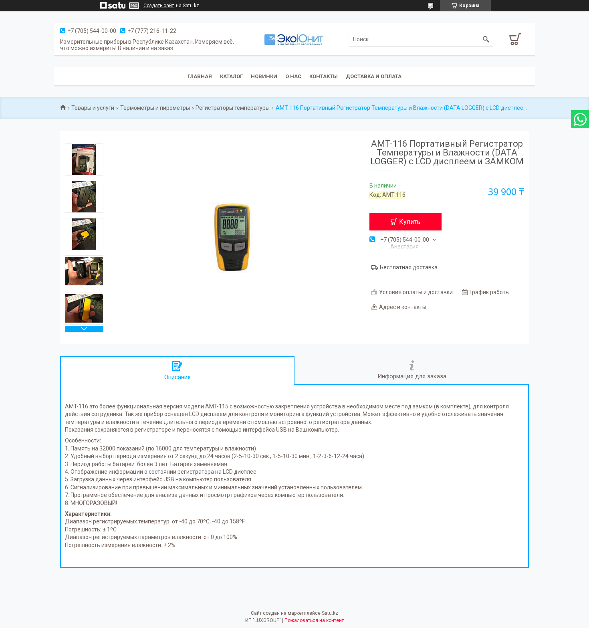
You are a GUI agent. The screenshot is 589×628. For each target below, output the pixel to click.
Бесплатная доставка (409, 267)
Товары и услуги (92, 108)
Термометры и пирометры (155, 108)
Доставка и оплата (373, 76)
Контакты (323, 76)
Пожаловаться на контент (314, 620)
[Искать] (486, 39)
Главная (200, 76)
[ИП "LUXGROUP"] (294, 39)
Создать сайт (158, 5)
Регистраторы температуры (233, 108)
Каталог (231, 76)
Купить (409, 222)
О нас (293, 76)
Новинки (264, 76)
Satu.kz (330, 613)
